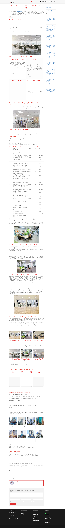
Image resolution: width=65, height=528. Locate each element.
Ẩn (12, 16)
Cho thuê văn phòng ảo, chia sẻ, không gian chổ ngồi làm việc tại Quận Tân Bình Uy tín (50, 36)
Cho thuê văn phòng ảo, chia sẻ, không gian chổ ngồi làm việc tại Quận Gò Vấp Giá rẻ (50, 43)
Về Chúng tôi (42, 1)
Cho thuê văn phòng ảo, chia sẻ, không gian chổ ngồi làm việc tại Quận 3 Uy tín (50, 70)
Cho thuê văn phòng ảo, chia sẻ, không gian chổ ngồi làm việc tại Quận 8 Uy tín (50, 53)
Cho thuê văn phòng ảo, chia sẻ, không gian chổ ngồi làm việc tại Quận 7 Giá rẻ (50, 56)
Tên (10, 498)
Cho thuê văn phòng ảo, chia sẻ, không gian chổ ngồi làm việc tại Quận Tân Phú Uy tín (50, 33)
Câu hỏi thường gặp (48, 517)
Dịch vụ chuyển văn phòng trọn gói (14, 518)
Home (38, 1)
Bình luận (11, 491)
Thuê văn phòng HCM (26, 4)
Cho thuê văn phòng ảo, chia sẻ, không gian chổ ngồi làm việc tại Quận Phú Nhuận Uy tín (50, 39)
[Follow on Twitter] (46, 512)
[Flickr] (48, 512)
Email (22, 498)
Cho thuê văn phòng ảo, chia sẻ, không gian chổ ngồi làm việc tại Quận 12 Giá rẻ (50, 73)
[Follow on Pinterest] (47, 512)
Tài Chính (22, 513)
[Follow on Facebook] (45, 512)
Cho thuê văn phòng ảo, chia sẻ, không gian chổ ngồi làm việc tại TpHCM (50, 26)
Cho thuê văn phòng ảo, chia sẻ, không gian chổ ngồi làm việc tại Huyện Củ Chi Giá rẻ (50, 87)
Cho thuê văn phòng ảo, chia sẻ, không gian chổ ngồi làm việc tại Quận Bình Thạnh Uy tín (50, 46)
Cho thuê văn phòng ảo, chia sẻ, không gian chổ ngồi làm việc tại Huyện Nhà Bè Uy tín (50, 83)
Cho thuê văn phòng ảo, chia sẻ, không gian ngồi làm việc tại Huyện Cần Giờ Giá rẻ (50, 22)
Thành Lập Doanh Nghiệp (49, 10)
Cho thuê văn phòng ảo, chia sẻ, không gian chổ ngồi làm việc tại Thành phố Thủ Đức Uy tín (50, 29)
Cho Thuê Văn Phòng (12, 515)
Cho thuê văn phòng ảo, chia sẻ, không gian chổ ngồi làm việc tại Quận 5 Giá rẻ (50, 63)
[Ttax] (19, 1)
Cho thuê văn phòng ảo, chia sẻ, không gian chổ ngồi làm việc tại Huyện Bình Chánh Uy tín (50, 90)
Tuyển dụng (46, 521)
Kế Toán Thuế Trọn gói (49, 7)
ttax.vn (13, 445)
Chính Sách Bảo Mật (48, 518)
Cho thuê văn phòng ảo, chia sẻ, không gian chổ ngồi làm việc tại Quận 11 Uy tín (50, 77)
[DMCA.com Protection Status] (47, 522)
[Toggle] (10, 71)
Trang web (34, 498)
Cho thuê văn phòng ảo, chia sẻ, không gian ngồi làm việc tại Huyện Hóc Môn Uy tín (50, 19)
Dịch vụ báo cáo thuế (49, 11)
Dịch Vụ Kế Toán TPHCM (12, 512)
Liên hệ (55, 1)
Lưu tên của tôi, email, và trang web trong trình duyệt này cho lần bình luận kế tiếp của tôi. (23, 501)
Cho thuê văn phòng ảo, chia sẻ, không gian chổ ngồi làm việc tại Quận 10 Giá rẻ (50, 80)
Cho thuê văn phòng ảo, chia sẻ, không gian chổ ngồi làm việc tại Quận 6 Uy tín (50, 60)
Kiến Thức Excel (23, 514)
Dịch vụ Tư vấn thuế (48, 8)
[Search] (31, 1)
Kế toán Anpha (35, 518)
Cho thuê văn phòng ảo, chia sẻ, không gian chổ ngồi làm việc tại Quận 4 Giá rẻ (50, 66)
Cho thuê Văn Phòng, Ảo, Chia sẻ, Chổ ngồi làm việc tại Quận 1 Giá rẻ (50, 16)
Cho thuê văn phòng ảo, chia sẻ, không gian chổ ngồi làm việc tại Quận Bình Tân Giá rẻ (50, 50)
